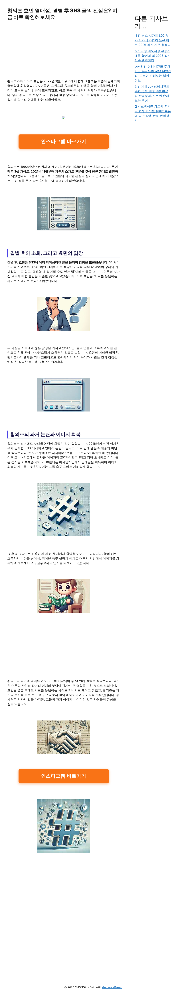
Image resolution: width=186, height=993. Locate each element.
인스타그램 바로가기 (63, 141)
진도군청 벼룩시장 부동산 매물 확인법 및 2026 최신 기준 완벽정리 (153, 55)
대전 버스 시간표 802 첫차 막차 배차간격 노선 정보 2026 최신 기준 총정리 (153, 40)
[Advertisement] (63, 52)
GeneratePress (112, 987)
